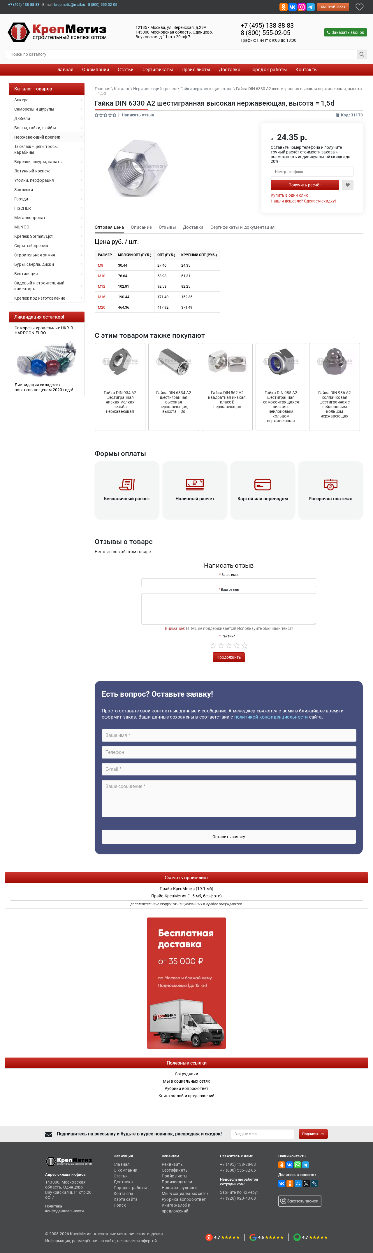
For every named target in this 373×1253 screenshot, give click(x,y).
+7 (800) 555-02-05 (238, 1170)
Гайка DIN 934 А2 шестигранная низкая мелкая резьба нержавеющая (120, 402)
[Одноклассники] (289, 1183)
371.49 (186, 307)
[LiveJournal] (314, 1183)
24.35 (185, 265)
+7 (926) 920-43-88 (238, 1198)
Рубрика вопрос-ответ (184, 1199)
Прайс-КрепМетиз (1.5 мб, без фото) (186, 896)
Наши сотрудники (179, 1187)
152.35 (186, 297)
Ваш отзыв (230, 590)
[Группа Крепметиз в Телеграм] (311, 6)
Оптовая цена (109, 227)
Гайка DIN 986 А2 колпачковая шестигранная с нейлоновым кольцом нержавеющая (334, 404)
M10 (101, 276)
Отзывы (167, 227)
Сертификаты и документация (242, 227)
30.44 (122, 265)
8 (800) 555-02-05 (102, 4)
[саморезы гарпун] (47, 358)
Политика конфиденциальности (64, 1208)
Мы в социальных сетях (185, 1193)
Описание (141, 227)
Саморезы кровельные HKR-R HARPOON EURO (44, 330)
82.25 (185, 286)
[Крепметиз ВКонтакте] (292, 6)
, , (174, 32)
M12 (101, 286)
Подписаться (313, 1134)
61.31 (185, 276)
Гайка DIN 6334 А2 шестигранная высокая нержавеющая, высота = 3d (173, 402)
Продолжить (229, 657)
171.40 (162, 297)
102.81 (123, 286)
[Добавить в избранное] (359, 6)
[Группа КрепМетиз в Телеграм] (305, 1164)
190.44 (123, 297)
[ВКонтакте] (281, 1183)
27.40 (161, 265)
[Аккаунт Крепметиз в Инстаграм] (302, 6)
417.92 (162, 307)
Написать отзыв (138, 115)
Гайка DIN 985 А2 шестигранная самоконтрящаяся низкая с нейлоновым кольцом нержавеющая (281, 406)
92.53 (161, 286)
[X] (306, 1183)
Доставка (193, 227)
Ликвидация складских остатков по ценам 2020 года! (44, 387)
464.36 (123, 307)
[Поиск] (362, 54)
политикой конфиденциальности (271, 717)
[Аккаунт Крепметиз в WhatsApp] (297, 1164)
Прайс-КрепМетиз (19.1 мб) (187, 888)
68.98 (161, 276)
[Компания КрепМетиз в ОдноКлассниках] (283, 6)
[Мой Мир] (298, 1183)
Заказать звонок (348, 32)
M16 (101, 297)
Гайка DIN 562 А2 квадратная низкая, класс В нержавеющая (227, 399)
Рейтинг (228, 636)
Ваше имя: (230, 575)
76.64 (122, 276)
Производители (177, 1181)
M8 (100, 265)
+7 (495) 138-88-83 (23, 4)
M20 (101, 307)
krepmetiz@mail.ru (69, 4)
